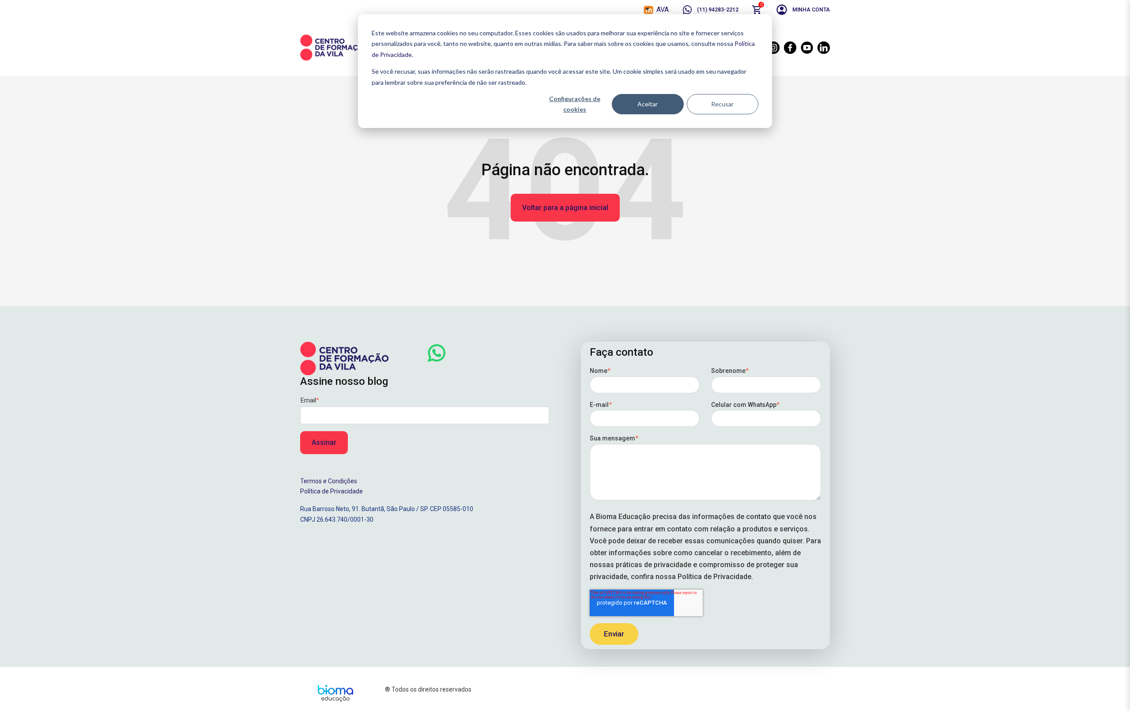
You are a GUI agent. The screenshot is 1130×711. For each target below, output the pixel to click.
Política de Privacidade (331, 491)
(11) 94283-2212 (717, 10)
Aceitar (647, 104)
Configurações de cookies (574, 104)
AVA (662, 9)
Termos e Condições (328, 481)
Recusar (722, 104)
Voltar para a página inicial (565, 207)
